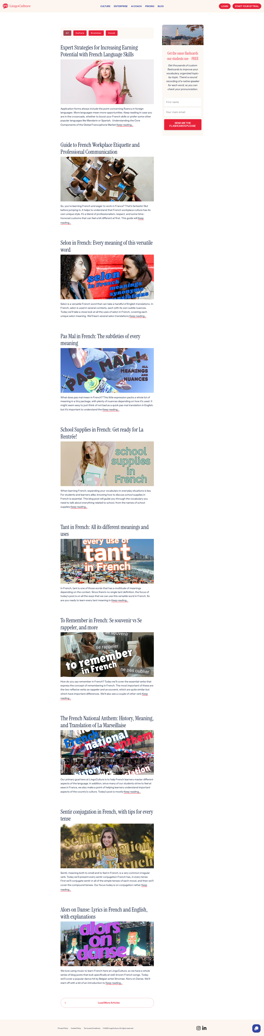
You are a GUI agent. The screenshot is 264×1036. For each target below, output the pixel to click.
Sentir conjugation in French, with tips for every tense (107, 815)
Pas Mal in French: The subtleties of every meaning (100, 339)
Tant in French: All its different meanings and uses (105, 530)
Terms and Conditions (92, 1028)
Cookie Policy (76, 1028)
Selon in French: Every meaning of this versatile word (107, 246)
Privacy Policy (63, 1028)
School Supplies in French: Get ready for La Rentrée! (102, 433)
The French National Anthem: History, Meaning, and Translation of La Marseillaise (107, 721)
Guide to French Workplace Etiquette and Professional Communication (100, 148)
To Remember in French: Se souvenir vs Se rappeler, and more (101, 624)
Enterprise (121, 6)
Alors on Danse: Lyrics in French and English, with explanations (104, 913)
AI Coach (136, 6)
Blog (161, 6)
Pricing (149, 6)
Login (224, 6)
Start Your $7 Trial (247, 6)
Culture (105, 6)
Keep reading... (124, 124)
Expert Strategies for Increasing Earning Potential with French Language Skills (99, 51)
